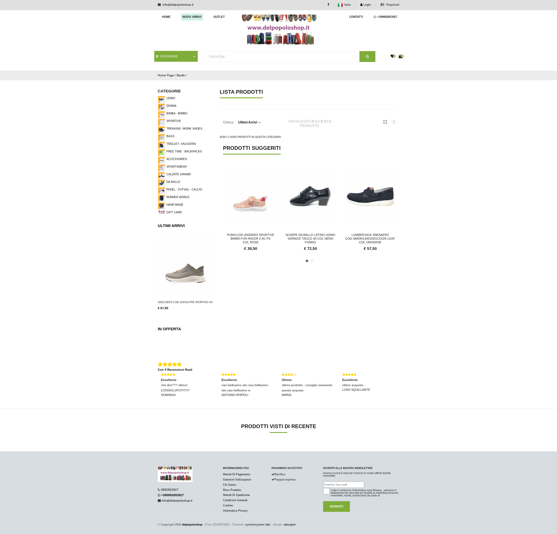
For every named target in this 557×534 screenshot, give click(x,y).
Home (166, 16)
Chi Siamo (229, 484)
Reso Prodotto (232, 490)
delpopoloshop (192, 524)
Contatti (356, 16)
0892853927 (169, 489)
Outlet (219, 16)
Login (366, 4)
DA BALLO (173, 182)
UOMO (170, 98)
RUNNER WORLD (177, 197)
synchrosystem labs (257, 524)
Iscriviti (336, 506)
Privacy (377, 490)
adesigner (290, 524)
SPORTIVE (173, 121)
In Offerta (169, 329)
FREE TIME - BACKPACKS (184, 151)
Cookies (228, 505)
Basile (181, 75)
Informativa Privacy (235, 510)
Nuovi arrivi (192, 16)
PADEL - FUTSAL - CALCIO (184, 189)
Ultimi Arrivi (171, 226)
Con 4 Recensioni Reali (175, 369)
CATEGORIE (168, 56)
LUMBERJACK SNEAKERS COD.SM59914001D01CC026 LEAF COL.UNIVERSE (369, 238)
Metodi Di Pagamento (236, 474)
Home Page (166, 75)
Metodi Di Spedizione (236, 495)
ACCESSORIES (176, 159)
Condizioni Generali (235, 500)
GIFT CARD (174, 212)
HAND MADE (174, 204)
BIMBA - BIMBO (176, 113)
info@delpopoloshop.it (178, 4)
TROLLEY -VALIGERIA (181, 143)
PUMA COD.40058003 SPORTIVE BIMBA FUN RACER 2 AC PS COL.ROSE (249, 238)
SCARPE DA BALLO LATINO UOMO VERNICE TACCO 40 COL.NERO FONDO (309, 238)
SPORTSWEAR (176, 166)
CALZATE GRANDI (178, 174)
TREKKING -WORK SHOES (184, 128)
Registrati (392, 4)
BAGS (170, 136)
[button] (307, 261)
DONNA (171, 105)
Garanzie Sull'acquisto (237, 479)
